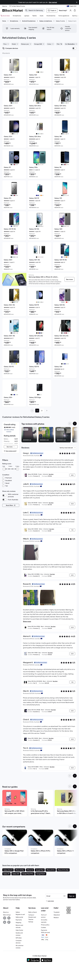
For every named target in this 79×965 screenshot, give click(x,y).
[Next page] (47, 410)
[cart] (75, 10)
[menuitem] (17, 16)
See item (51, 474)
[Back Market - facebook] (8, 922)
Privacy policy (45, 925)
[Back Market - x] (8, 918)
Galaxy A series (72, 21)
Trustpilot (56, 912)
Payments (19, 920)
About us (6, 912)
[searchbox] (36, 10)
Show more (27, 621)
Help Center (19, 930)
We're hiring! (7, 915)
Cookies (43, 927)
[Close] (55, 953)
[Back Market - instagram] (4, 918)
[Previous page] (32, 410)
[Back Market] (12, 10)
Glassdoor (57, 915)
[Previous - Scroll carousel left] (70, 423)
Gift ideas (19, 938)
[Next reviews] (75, 776)
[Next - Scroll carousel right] (75, 423)
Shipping (18, 922)
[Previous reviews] (70, 776)
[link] (69, 279)
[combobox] (6, 44)
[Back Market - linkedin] (4, 922)
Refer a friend (32, 912)
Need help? (63, 10)
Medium (56, 917)
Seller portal (19, 917)
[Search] (26, 10)
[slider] (4, 469)
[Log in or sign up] (70, 10)
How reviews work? (11, 451)
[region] (49, 435)
